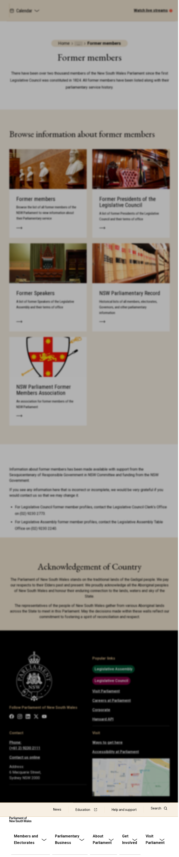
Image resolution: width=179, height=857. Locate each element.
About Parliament (102, 839)
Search (156, 808)
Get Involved (129, 839)
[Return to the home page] (20, 819)
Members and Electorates (26, 839)
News (57, 809)
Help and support (124, 810)
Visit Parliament (155, 839)
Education (83, 810)
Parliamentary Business (67, 839)
